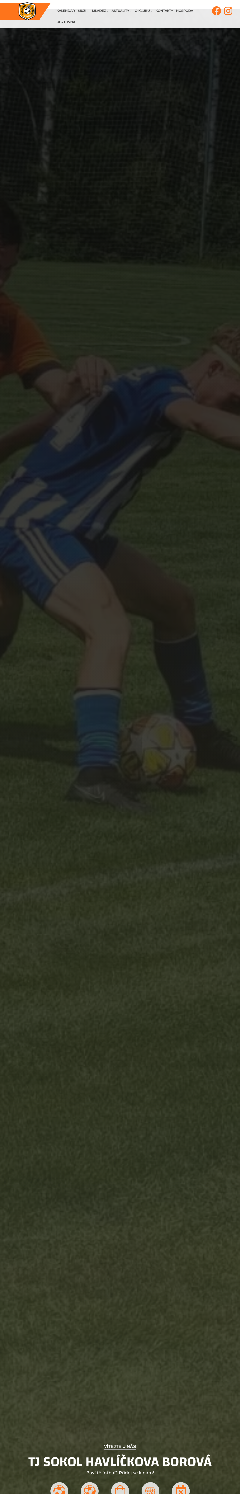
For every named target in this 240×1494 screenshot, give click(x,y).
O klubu (142, 11)
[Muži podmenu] (88, 11)
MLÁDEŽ (99, 11)
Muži (82, 11)
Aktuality (120, 11)
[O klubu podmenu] (152, 11)
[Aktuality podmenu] (131, 11)
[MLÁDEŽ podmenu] (108, 11)
